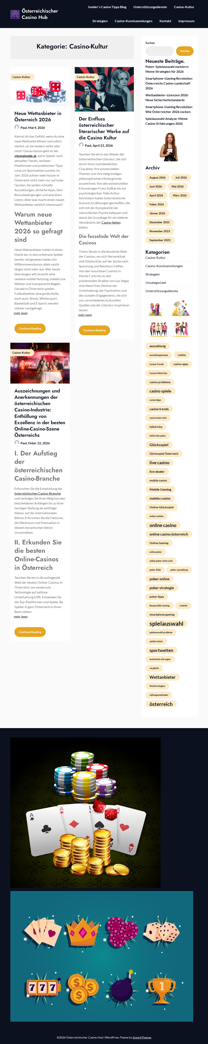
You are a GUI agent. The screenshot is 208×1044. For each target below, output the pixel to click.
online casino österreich (169, 534)
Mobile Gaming (160, 489)
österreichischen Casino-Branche (37, 493)
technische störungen (160, 659)
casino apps (180, 364)
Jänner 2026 (157, 213)
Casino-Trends (157, 364)
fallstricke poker (158, 435)
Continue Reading (30, 328)
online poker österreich (161, 560)
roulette (183, 605)
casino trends (159, 409)
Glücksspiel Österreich (164, 453)
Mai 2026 (178, 186)
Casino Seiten (111, 222)
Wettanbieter (163, 677)
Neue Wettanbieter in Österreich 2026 (37, 116)
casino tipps (155, 400)
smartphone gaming (162, 614)
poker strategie (162, 587)
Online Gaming (159, 543)
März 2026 (180, 195)
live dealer (157, 471)
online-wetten (157, 516)
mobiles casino (160, 498)
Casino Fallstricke (158, 373)
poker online (160, 579)
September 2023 (160, 240)
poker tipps (157, 596)
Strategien (100, 21)
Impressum (186, 21)
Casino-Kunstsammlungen (133, 21)
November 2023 (160, 231)
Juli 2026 (181, 177)
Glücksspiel (159, 444)
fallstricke (156, 426)
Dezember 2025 (160, 222)
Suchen (150, 42)
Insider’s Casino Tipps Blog (107, 7)
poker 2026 (155, 569)
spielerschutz (156, 641)
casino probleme (160, 382)
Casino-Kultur (184, 7)
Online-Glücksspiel (162, 507)
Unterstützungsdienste (150, 7)
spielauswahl (166, 623)
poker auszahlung (179, 569)
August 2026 (158, 177)
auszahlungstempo (159, 355)
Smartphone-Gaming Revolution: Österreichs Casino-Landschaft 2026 (169, 83)
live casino (159, 462)
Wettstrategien (157, 686)
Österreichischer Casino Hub (40, 14)
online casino (163, 525)
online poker (156, 552)
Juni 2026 (156, 186)
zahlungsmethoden (159, 695)
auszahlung (158, 346)
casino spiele (160, 391)
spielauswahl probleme (161, 632)
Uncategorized (155, 282)
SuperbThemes (142, 1037)
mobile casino (158, 480)
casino (182, 355)
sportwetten (161, 650)
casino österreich (158, 417)
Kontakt (165, 21)
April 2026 (156, 195)
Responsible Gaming (160, 605)
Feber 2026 (157, 204)
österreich (161, 704)
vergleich (154, 668)
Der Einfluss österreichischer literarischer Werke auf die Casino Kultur (104, 128)
